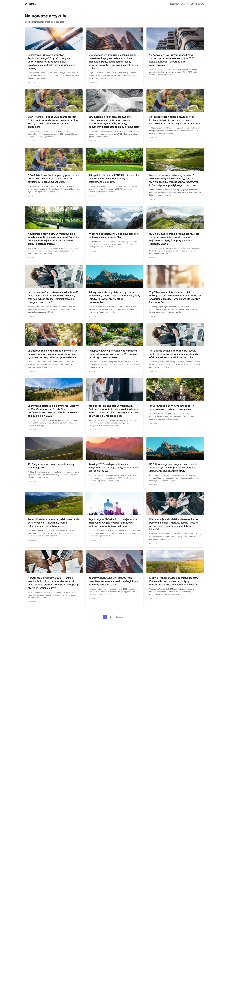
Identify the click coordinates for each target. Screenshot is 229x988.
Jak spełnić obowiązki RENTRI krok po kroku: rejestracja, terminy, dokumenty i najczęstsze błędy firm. (114, 178)
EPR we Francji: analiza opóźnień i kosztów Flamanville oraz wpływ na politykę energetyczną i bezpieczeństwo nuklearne (173, 581)
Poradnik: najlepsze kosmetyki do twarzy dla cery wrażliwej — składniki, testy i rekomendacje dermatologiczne (53, 522)
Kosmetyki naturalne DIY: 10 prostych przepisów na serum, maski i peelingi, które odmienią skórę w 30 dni (113, 581)
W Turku (30, 3)
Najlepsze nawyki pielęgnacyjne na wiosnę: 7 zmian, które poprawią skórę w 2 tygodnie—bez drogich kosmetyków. (114, 354)
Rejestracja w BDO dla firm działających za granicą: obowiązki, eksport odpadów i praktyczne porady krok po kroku (112, 522)
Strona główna (197, 4)
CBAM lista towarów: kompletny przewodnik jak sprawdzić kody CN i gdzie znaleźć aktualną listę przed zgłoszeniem (53, 178)
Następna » (120, 617)
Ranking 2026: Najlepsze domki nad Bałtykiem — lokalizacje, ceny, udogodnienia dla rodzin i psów (113, 467)
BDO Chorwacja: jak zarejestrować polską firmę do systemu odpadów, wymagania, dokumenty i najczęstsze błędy (173, 467)
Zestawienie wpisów (179, 4)
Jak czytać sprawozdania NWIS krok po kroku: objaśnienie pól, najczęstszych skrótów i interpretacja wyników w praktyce (174, 120)
